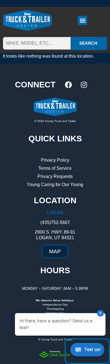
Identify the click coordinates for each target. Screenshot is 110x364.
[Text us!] (87, 351)
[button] (82, 20)
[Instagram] (84, 85)
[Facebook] (68, 85)
